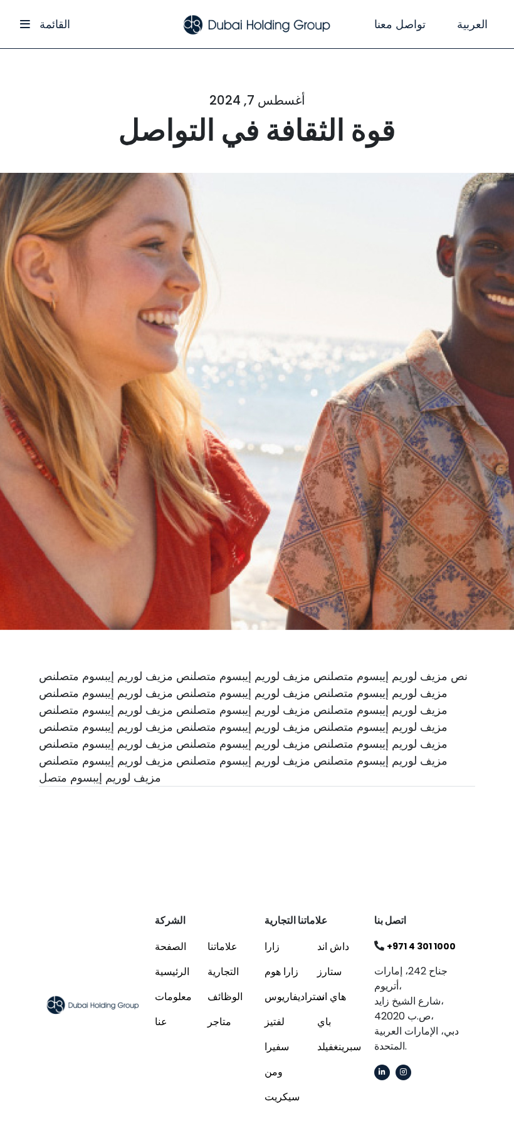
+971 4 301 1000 (421, 946)
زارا (272, 946)
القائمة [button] (53, 24)
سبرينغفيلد (339, 1047)
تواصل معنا (400, 24)
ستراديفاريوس (294, 996)
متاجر (219, 1022)
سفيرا (277, 1047)
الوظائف (225, 996)
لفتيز (275, 1022)
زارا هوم (281, 971)
